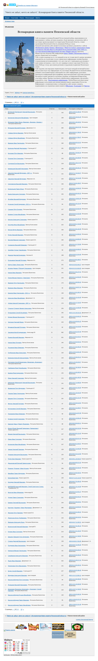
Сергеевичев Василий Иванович (18, 184)
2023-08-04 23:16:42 (75, 467)
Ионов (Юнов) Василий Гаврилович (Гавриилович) (23, 428)
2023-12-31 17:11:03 (75, 302)
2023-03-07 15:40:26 (75, 545)
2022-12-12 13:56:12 (75, 575)
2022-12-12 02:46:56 (75, 579)
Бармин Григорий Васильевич (17, 502)
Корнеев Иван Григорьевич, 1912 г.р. (19, 293)
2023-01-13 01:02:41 (75, 565)
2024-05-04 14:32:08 (75, 213)
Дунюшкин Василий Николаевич (17, 585)
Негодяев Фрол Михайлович (16, 224)
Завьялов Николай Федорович (17, 179)
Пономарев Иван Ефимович (16, 414)
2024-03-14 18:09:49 (75, 239)
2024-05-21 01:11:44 (75, 203)
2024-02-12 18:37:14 (75, 287)
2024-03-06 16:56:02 (75, 249)
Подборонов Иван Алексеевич (17, 352)
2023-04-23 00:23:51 (75, 502)
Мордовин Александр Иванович (17, 575)
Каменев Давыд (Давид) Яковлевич (18, 424)
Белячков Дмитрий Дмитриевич (17, 148)
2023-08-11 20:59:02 (75, 459)
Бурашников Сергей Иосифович (17, 312)
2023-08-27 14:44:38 (75, 448)
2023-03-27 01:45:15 (75, 526)
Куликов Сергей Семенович (16, 419)
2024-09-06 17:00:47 (75, 137)
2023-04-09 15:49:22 (75, 512)
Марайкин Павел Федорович (16, 473)
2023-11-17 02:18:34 (75, 367)
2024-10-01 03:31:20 (75, 117)
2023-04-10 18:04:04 (75, 507)
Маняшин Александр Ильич (16, 522)
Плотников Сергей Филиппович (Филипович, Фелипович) (25, 362)
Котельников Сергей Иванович (17, 408)
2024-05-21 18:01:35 (75, 198)
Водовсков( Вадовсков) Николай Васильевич (21, 112)
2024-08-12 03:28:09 (75, 157)
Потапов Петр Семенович (16, 158)
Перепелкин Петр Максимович (17, 566)
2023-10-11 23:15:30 (75, 392)
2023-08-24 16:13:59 (75, 454)
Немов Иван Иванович (15, 272)
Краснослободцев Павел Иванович (18, 600)
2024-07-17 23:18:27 (75, 173)
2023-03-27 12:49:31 (75, 522)
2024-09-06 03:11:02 (75, 142)
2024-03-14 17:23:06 (75, 244)
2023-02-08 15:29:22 (75, 550)
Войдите (17, 92)
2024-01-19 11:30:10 (75, 292)
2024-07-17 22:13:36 (75, 178)
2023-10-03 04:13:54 (75, 403)
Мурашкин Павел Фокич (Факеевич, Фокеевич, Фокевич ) (25, 122)
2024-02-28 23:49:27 (75, 264)
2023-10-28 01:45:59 (75, 377)
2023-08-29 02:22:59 (75, 428)
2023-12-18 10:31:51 (75, 342)
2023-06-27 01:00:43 (75, 481)
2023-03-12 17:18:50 (75, 536)
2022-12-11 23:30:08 (75, 584)
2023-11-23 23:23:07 (75, 362)
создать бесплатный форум (84, 619)
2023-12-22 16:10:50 (75, 326)
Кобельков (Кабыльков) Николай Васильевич (21, 382)
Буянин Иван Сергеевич (15, 531)
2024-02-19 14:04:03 (75, 268)
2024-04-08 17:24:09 (75, 224)
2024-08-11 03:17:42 (75, 163)
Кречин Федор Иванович (15, 229)
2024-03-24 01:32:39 (75, 229)
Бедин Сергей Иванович (15, 571)
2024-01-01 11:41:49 (75, 297)
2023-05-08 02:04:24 (75, 496)
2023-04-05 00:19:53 (75, 517)
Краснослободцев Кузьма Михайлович (19, 595)
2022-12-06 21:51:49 (75, 604)
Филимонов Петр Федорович (16, 388)
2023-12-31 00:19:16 (75, 312)
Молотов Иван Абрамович (16, 492)
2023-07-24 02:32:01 (75, 472)
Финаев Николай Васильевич (17, 434)
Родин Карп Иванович (14, 459)
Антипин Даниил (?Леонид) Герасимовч (20, 268)
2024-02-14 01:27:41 (75, 272)
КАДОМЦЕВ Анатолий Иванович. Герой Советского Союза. (26, 486)
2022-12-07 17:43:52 (75, 589)
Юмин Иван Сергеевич (15, 439)
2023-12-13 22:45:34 (75, 347)
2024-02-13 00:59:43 (75, 282)
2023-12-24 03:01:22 (75, 321)
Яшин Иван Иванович (14, 561)
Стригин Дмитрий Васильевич (17, 541)
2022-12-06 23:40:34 (75, 594)
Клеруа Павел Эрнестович (16, 264)
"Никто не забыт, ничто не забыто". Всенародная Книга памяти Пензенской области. (36, 97)
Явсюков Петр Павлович (15, 513)
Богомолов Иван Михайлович (17, 444)
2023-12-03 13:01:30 (75, 352)
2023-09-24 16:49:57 (75, 408)
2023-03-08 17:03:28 (75, 541)
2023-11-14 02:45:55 (75, 372)
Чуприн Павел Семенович (16, 497)
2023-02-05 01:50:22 (75, 555)
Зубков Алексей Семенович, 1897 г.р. (19, 303)
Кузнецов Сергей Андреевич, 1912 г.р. (19, 204)
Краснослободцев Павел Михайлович (19, 605)
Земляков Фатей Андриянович (17, 332)
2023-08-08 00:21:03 (75, 462)
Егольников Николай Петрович (17, 260)
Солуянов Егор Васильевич (16, 163)
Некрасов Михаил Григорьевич (17, 550)
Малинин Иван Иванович (15, 288)
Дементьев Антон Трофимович (17, 518)
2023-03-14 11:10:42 (75, 531)
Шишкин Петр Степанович (16, 398)
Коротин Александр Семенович (17, 219)
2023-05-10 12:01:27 (75, 491)
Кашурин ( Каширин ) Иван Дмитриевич (20, 507)
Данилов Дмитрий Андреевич (17, 255)
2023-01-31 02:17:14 (75, 560)
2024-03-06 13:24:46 (75, 254)
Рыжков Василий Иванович (16, 337)
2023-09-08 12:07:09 (75, 413)
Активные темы (9, 21)
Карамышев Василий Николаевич (18, 168)
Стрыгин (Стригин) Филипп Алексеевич (20, 308)
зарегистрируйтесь (28, 92)
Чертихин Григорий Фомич (16, 322)
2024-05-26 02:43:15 (75, 193)
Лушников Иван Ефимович (16, 347)
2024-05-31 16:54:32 (75, 188)
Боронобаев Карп (13, 478)
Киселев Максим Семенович (16, 240)
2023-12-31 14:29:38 (75, 307)
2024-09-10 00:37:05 (75, 127)
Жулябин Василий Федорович (17, 199)
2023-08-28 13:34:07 (75, 443)
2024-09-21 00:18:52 (75, 122)
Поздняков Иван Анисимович (17, 545)
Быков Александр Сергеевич (16, 194)
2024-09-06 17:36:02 (75, 132)
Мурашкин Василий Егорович (17, 128)
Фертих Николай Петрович (16, 403)
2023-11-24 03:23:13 (75, 357)
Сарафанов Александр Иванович (18, 555)
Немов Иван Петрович (15, 342)
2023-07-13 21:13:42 (75, 478)
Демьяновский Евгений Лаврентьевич (19, 463)
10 (21, 102)
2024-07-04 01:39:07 (75, 183)
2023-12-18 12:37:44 (75, 331)
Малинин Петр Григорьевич (16, 283)
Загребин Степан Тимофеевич (17, 250)
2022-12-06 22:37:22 (75, 599)
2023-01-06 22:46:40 (75, 570)
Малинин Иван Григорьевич (16, 143)
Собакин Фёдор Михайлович (16, 138)
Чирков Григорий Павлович (16, 449)
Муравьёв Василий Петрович (17, 327)
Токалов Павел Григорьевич (16, 393)
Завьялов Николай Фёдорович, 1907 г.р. (20, 173)
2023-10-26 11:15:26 (75, 387)
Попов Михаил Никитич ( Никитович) (19, 278)
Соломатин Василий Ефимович (17, 245)
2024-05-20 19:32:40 (75, 208)
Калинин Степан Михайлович (17, 214)
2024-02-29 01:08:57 (75, 259)
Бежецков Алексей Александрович (18, 358)
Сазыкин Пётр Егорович (15, 209)
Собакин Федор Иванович (16, 133)
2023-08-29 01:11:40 (75, 433)
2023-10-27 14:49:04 (75, 382)
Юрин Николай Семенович (16, 378)
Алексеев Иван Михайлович (16, 298)
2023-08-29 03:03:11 (75, 423)
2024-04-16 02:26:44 (75, 219)
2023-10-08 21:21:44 (75, 398)
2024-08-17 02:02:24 (75, 152)
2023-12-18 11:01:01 (75, 336)
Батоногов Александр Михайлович (18, 117)
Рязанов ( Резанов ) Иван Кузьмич (18, 468)
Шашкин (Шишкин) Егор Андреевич (18, 537)
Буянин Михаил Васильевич (16, 317)
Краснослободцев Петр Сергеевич (18, 579)
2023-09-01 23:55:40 (75, 418)
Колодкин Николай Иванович (16, 482)
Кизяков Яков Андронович (16, 373)
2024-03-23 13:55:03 (75, 234)
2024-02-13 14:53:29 (75, 277)
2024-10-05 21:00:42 (75, 112)
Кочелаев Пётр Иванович (15, 153)
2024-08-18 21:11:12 (75, 147)
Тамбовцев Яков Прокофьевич (17, 368)
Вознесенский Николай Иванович (18, 526)
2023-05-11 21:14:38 (75, 486)
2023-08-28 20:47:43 (75, 438)
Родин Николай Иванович (15, 235)
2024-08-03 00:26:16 (75, 168)
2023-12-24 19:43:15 (75, 316)
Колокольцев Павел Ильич (16, 189)
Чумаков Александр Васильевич (18, 454)
